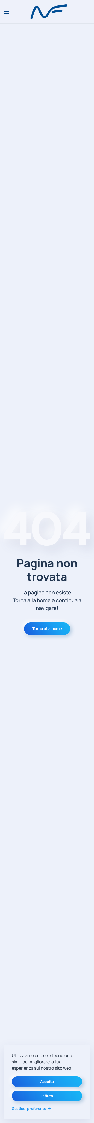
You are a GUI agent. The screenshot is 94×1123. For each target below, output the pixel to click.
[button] (6, 11)
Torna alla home (47, 628)
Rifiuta (47, 1095)
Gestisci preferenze (29, 1108)
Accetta (47, 1081)
